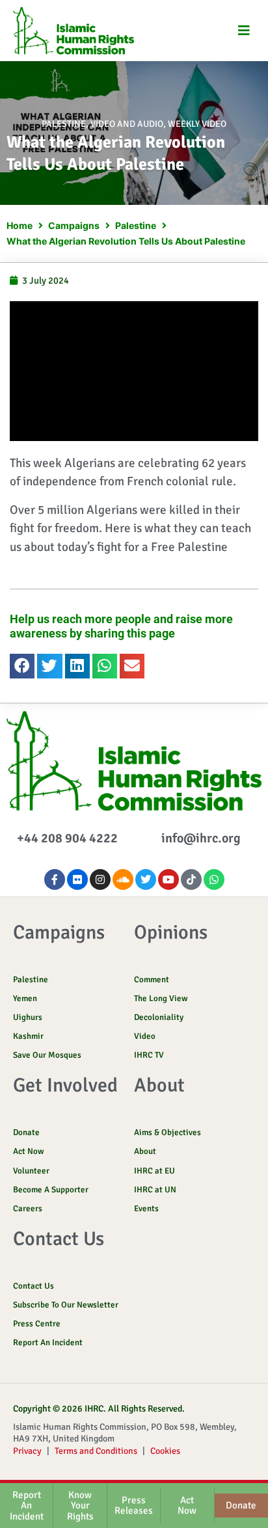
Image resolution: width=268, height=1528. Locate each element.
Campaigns (74, 225)
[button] (243, 30)
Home (20, 225)
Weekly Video (197, 123)
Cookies (165, 1450)
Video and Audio (126, 123)
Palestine (64, 123)
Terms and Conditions (96, 1450)
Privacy (27, 1450)
